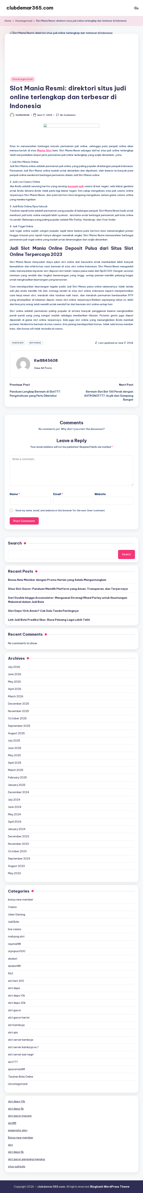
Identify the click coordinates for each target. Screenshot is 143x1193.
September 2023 (19, 858)
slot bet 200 (16, 981)
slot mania (35, 342)
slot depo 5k (16, 1108)
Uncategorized (22, 79)
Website (100, 494)
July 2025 (14, 740)
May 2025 (14, 755)
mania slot (17, 342)
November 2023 (18, 844)
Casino (12, 907)
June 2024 (14, 807)
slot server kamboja (20, 1039)
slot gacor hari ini (18, 1017)
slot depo (14, 988)
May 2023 (14, 873)
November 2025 (18, 711)
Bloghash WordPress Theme (109, 1186)
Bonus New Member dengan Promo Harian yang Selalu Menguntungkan (57, 580)
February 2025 (17, 777)
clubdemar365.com (30, 8)
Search (15, 543)
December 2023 (18, 836)
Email (58, 494)
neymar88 (14, 944)
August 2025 (16, 733)
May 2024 (14, 814)
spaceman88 (16, 1069)
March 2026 (15, 696)
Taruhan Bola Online (20, 1076)
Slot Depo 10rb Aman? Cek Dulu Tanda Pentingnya (43, 611)
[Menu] (136, 8)
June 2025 (14, 748)
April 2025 (14, 762)
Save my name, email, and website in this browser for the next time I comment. (60, 510)
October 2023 (17, 851)
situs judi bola (16, 1166)
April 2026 (14, 689)
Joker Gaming (16, 914)
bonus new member (20, 899)
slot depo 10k (16, 995)
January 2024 (17, 829)
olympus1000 (16, 951)
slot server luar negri (21, 1054)
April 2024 (14, 821)
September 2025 (19, 726)
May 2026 (14, 681)
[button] (43, 368)
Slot (10, 973)
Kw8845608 (46, 360)
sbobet (12, 958)
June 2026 (14, 674)
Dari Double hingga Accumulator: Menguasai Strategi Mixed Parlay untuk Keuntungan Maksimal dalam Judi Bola (67, 600)
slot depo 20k (17, 1003)
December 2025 (18, 703)
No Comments (67, 115)
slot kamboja (16, 1025)
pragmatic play (17, 1130)
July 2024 (14, 799)
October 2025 (17, 718)
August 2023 (16, 866)
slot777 (13, 1062)
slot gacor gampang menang (26, 1159)
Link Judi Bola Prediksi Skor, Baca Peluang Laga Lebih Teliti (49, 619)
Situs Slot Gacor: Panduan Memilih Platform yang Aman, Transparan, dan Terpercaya (68, 589)
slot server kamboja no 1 (23, 1047)
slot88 (12, 1123)
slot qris (13, 1032)
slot (10, 1145)
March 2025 (15, 770)
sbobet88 (14, 966)
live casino (14, 929)
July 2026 (14, 667)
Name (15, 494)
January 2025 (16, 785)
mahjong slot (16, 936)
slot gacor (14, 1010)
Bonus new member (20, 1137)
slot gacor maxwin (20, 1116)
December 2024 (18, 792)
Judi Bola (13, 921)
